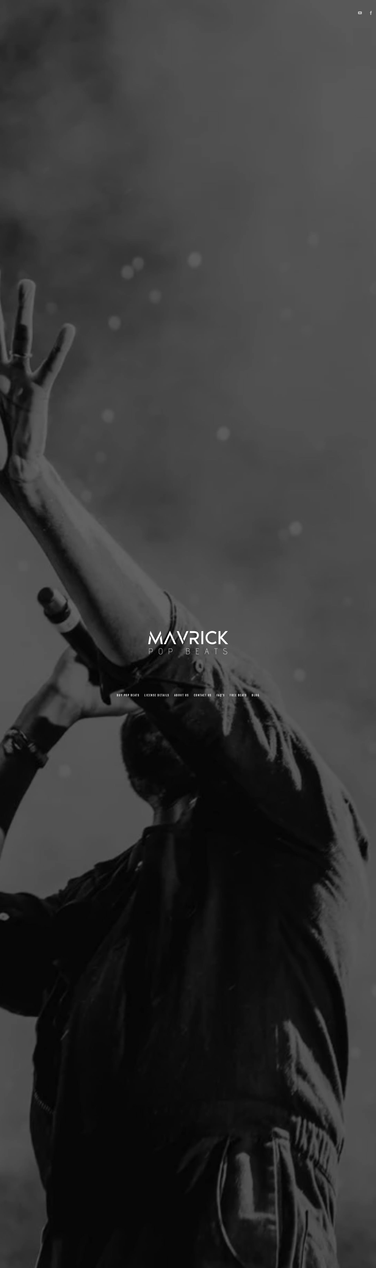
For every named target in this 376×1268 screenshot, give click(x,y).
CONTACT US (203, 695)
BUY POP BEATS (128, 695)
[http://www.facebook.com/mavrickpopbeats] (371, 13)
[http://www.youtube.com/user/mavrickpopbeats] (360, 13)
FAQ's (220, 695)
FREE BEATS (238, 695)
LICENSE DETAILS (156, 695)
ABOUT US (181, 695)
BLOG (255, 695)
